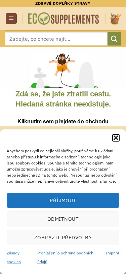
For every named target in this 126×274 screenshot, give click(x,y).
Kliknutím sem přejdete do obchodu (63, 121)
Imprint (112, 252)
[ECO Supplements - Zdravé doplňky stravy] (64, 18)
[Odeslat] (114, 38)
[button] (116, 137)
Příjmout (63, 200)
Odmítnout (63, 219)
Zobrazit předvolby (63, 237)
